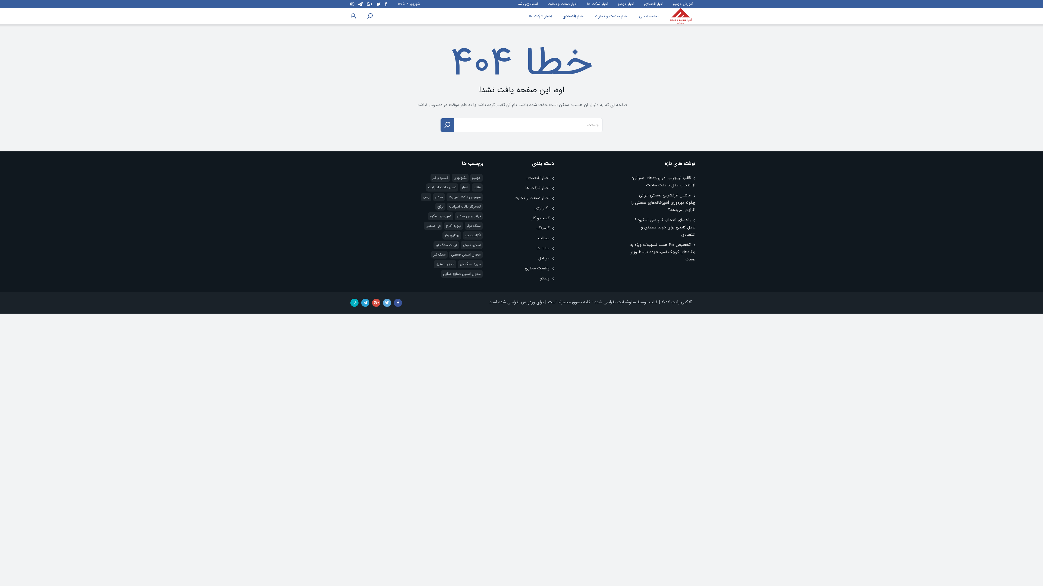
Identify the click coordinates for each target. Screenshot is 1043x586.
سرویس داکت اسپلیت (464, 197)
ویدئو (544, 278)
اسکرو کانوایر (472, 245)
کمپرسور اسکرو (440, 216)
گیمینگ (543, 228)
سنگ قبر (439, 254)
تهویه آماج (453, 226)
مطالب (543, 238)
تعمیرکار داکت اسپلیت (465, 206)
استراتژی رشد (528, 4)
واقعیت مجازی (537, 268)
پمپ (426, 197)
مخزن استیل (445, 264)
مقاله (477, 187)
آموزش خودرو (683, 4)
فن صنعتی (433, 226)
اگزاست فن (473, 235)
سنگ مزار (474, 226)
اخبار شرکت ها (597, 4)
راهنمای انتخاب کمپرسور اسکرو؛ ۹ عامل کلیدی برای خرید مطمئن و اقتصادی (664, 227)
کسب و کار (540, 218)
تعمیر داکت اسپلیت (442, 187)
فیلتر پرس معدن (469, 216)
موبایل (543, 258)
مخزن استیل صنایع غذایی (462, 274)
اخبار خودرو (626, 4)
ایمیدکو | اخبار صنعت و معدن (681, 16)
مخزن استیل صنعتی (466, 254)
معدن (439, 197)
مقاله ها (542, 248)
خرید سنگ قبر (470, 264)
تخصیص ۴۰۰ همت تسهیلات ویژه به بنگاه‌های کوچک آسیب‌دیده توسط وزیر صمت (662, 252)
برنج (440, 206)
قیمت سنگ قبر (446, 245)
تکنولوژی (542, 208)
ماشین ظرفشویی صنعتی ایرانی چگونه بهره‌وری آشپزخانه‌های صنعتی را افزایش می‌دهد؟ (663, 202)
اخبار (465, 187)
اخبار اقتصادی (653, 4)
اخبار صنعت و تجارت (562, 4)
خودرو (476, 178)
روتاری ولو (451, 235)
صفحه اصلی (648, 16)
